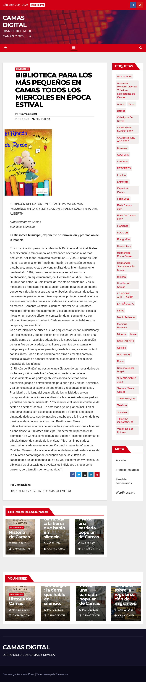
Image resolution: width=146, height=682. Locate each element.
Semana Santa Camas (125, 390)
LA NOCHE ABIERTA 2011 (125, 295)
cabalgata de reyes (125, 119)
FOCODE (122, 232)
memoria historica (122, 325)
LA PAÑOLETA (125, 303)
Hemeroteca (22, 69)
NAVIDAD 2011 (125, 341)
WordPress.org (125, 492)
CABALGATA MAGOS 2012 (125, 129)
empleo (121, 175)
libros (120, 310)
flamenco (122, 225)
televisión (122, 412)
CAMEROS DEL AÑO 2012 (126, 139)
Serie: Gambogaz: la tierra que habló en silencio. (54, 525)
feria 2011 (123, 198)
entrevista (122, 181)
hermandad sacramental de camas (126, 266)
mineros (121, 334)
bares (132, 104)
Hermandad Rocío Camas (124, 254)
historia (121, 276)
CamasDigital (28, 114)
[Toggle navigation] (74, 47)
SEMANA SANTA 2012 (126, 380)
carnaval (122, 148)
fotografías (123, 239)
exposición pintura (123, 190)
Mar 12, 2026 (20, 610)
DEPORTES (124, 168)
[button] (140, 47)
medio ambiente (126, 317)
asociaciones (124, 76)
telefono (122, 405)
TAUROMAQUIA (126, 398)
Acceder (121, 460)
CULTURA (123, 154)
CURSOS (122, 161)
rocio (120, 361)
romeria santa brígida (125, 369)
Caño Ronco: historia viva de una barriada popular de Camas (88, 521)
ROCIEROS (123, 354)
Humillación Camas (123, 285)
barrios (121, 110)
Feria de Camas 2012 (126, 217)
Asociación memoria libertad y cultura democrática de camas (127, 90)
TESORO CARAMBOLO (125, 420)
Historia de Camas (19, 534)
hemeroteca (124, 246)
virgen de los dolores (125, 430)
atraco (120, 104)
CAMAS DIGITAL (14, 21)
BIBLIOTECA (43, 119)
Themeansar (62, 674)
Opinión (121, 347)
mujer (133, 334)
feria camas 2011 (124, 207)
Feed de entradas (127, 469)
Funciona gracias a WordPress (19, 674)
